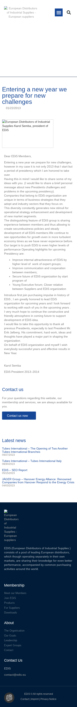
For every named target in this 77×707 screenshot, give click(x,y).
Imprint (35, 699)
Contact (25, 699)
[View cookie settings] (9, 697)
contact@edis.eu (15, 674)
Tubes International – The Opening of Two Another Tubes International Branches (35, 450)
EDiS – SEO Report (14, 470)
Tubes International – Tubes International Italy (32, 461)
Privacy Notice (48, 699)
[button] (59, 12)
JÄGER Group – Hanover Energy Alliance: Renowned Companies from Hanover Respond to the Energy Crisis (38, 480)
